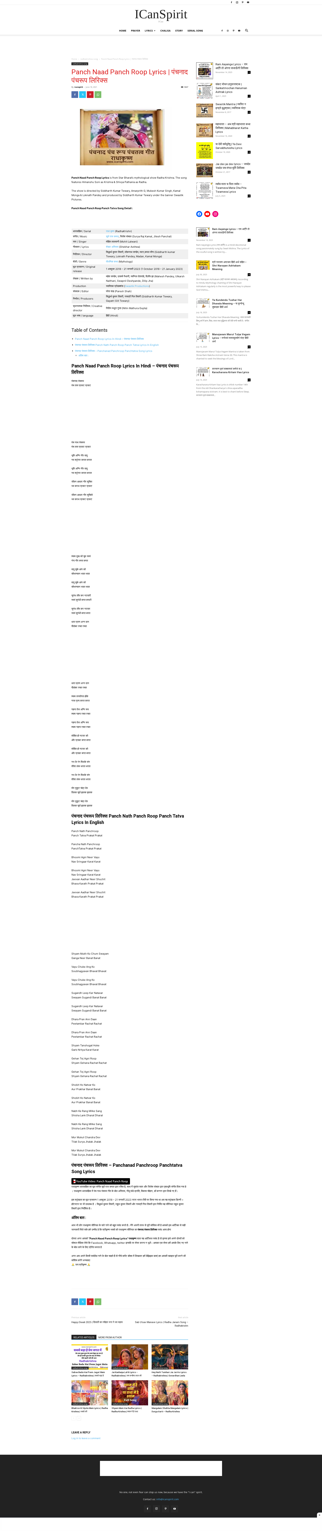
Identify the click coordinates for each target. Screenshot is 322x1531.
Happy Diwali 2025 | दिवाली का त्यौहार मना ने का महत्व (97, 1322)
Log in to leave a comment (85, 1438)
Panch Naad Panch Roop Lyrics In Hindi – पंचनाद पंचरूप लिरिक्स (109, 338)
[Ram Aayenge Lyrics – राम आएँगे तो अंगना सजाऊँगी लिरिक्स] (204, 70)
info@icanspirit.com (167, 1499)
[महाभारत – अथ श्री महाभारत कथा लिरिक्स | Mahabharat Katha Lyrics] (204, 130)
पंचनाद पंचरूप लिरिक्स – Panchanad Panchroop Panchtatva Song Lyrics (113, 351)
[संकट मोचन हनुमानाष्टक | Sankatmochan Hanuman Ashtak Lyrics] (204, 90)
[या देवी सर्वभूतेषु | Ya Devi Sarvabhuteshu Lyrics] (204, 150)
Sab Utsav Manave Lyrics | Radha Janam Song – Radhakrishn (161, 1324)
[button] (247, 31)
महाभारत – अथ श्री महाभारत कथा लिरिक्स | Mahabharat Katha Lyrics (233, 127)
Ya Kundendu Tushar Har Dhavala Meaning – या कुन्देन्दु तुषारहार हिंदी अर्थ (228, 304)
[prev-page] (73, 1418)
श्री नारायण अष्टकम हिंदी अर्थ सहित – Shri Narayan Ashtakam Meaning (229, 266)
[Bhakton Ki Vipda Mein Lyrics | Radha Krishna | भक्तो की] (89, 1392)
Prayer (135, 30)
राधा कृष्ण (110, 231)
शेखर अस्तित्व (112, 246)
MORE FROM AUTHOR (110, 1337)
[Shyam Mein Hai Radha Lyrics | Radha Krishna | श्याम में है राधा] (130, 1392)
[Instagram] (236, 2)
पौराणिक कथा (112, 261)
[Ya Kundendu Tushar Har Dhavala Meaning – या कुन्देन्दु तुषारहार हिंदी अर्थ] (203, 303)
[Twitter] (82, 94)
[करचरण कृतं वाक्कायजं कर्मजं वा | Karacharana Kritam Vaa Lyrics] (203, 371)
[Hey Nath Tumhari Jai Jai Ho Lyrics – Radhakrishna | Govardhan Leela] (170, 1356)
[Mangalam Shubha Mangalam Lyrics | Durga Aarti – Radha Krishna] (170, 1392)
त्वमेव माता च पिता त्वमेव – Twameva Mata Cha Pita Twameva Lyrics (231, 187)
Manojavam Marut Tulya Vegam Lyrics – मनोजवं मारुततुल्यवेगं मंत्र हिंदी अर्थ (231, 338)
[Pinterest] (242, 2)
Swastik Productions (137, 286)
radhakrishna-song (89, 59)
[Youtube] (248, 2)
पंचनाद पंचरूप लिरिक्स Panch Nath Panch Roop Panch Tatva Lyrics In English (117, 344)
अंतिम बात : (83, 355)
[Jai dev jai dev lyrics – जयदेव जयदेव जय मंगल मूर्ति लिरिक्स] (204, 170)
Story (179, 30)
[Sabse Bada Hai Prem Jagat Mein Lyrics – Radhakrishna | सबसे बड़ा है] (89, 1356)
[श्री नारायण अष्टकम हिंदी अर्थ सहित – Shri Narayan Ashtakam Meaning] (203, 265)
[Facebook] (231, 2)
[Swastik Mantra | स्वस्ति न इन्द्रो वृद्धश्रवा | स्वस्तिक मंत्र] (204, 110)
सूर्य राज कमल (112, 236)
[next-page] (79, 1418)
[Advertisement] (161, 46)
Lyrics (149, 30)
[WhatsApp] (98, 94)
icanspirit (78, 87)
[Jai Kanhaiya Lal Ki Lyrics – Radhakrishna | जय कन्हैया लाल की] (130, 1356)
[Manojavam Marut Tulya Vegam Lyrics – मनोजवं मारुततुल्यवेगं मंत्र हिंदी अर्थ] (203, 337)
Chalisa (165, 30)
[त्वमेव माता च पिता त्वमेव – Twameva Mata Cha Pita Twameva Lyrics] (204, 190)
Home (122, 30)
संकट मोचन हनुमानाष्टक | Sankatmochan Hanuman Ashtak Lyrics (231, 88)
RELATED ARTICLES (83, 1337)
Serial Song (195, 30)
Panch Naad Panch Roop (100, 1181)
